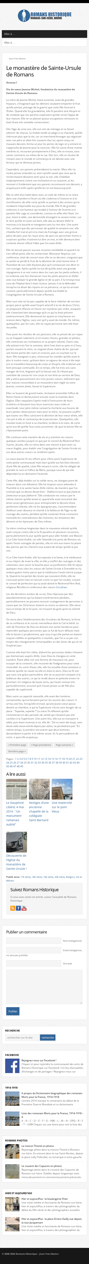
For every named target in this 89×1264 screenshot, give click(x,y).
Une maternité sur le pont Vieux (62, 807)
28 (21, 762)
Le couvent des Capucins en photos (42, 1166)
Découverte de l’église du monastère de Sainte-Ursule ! (16, 862)
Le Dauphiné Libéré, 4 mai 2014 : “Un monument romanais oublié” (15, 813)
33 (39, 762)
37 (53, 762)
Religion (70, 877)
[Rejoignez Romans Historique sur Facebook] (18, 908)
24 (7, 762)
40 (64, 762)
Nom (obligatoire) (72, 940)
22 (77, 759)
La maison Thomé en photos (38, 1146)
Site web (67, 963)
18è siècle (37, 877)
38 (56, 762)
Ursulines (61, 587)
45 (7, 766)
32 (35, 762)
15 (52, 759)
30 (28, 762)
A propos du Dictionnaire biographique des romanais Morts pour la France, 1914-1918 (52, 1095)
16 (56, 759)
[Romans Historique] (44, 21)
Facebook (12, 1055)
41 (67, 762)
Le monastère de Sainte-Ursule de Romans (43, 71)
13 (45, 759)
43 (74, 762)
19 (66, 759)
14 (49, 759)
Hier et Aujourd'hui (18, 1193)
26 (14, 762)
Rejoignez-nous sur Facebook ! (39, 1060)
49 (21, 766)
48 (18, 766)
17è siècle (25, 877)
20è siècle (60, 877)
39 (60, 762)
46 (11, 766)
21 (73, 759)
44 (78, 762)
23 (80, 759)
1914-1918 (11, 1087)
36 (49, 762)
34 (42, 762)
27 (18, 762)
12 (42, 759)
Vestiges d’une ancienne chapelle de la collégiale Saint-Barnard (39, 811)
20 (70, 759)
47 (14, 766)
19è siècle (48, 877)
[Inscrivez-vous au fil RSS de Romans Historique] (12, 908)
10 (35, 759)
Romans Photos (16, 1140)
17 (59, 759)
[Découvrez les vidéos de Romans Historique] (24, 908)
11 (38, 759)
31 (32, 762)
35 (46, 762)
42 (71, 762)
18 (63, 759)
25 (11, 762)
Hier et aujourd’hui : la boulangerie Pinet (45, 1199)
